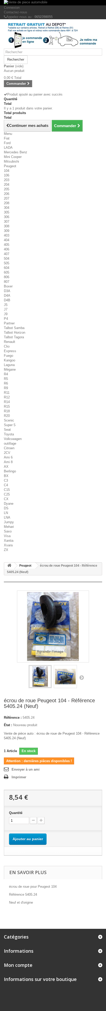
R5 (6, 379)
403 (6, 235)
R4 (6, 374)
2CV (7, 453)
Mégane (10, 369)
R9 (6, 388)
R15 (7, 406)
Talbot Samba (14, 328)
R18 (7, 411)
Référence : (13, 717)
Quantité (15, 813)
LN (6, 513)
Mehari (9, 527)
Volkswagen (13, 439)
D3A (7, 291)
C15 (7, 490)
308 (6, 226)
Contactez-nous (15, 12)
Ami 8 (8, 462)
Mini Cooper (13, 157)
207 (6, 198)
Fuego (8, 356)
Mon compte (18, 965)
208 (6, 203)
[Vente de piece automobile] (53, 2)
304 (6, 208)
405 (6, 245)
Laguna (9, 365)
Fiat (7, 138)
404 (6, 240)
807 (6, 282)
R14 (7, 402)
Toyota (9, 434)
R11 (7, 393)
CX (6, 499)
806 (6, 277)
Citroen (9, 448)
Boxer (8, 286)
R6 (6, 383)
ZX (6, 550)
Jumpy (9, 522)
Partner (9, 323)
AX (6, 467)
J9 (5, 314)
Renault (9, 342)
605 (6, 272)
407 (6, 254)
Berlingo (10, 471)
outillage (10, 443)
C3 (6, 480)
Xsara (8, 545)
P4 (6, 319)
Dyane (8, 503)
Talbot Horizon (14, 332)
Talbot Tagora (14, 337)
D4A (7, 295)
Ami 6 (8, 457)
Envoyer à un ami (26, 769)
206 (6, 194)
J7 (5, 309)
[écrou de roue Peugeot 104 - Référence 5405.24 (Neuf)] (40, 676)
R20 (7, 416)
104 (6, 171)
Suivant (81, 677)
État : (8, 725)
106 (6, 175)
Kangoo (9, 360)
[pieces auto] (53, 36)
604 (6, 268)
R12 (7, 397)
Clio (7, 346)
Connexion (12, 8)
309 (6, 231)
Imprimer (19, 777)
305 (6, 212)
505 (6, 263)
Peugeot (10, 166)
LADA (8, 147)
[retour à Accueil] (9, 566)
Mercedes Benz (15, 152)
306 (6, 217)
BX (6, 476)
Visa (7, 536)
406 (6, 249)
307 (6, 221)
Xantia (8, 540)
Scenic (9, 420)
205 (6, 189)
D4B (7, 300)
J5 (5, 305)
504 (6, 258)
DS (6, 508)
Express (10, 351)
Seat (7, 430)
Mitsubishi (11, 161)
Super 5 (9, 425)
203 (6, 180)
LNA (7, 517)
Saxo (8, 531)
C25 (7, 494)
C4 (6, 485)
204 (6, 184)
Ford (7, 143)
